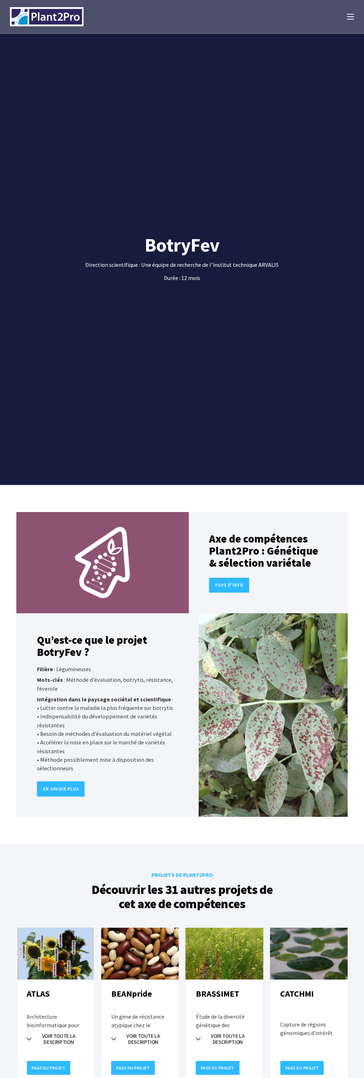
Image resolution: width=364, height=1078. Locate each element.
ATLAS (38, 993)
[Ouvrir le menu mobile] (350, 17)
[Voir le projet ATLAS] (55, 954)
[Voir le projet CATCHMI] (309, 954)
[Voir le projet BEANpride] (140, 954)
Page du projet (48, 1068)
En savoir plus (61, 789)
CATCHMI (297, 993)
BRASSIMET (217, 993)
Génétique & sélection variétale (263, 557)
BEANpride (131, 993)
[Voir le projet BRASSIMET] (224, 954)
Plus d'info (229, 585)
